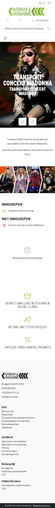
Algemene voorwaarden (14, 441)
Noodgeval (7, 468)
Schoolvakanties (10, 424)
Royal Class (7, 414)
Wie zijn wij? (8, 411)
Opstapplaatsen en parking (16, 421)
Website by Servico (41, 505)
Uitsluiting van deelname (14, 471)
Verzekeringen (9, 451)
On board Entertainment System (18, 418)
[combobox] (27, 28)
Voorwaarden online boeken (16, 485)
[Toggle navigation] (5, 38)
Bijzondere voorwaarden (14, 444)
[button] (49, 3)
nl (42, 3)
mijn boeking (41, 20)
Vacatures (7, 427)
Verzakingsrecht (10, 454)
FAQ (4, 488)
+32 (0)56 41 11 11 (10, 392)
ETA (4, 474)
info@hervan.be (10, 397)
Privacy (5, 448)
